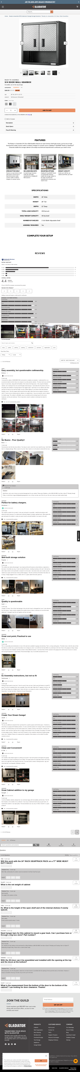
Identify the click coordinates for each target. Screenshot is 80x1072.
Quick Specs (9, 126)
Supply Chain (54, 1067)
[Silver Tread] (6, 104)
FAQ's (49, 1032)
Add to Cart (47, 110)
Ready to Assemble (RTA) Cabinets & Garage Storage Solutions (25, 16)
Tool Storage (37, 1040)
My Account (51, 1027)
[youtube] (15, 1044)
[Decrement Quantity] (7, 110)
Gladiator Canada (70, 1037)
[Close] (46, 1056)
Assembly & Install (70, 1035)
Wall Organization (38, 1030)
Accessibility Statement (64, 1067)
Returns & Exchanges (53, 1037)
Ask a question (75, 850)
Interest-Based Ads (72, 1069)
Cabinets (36, 1027)
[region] (25, 1061)
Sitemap (68, 1040)
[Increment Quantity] (15, 110)
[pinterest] (12, 1044)
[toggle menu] (2, 7)
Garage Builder (37, 1045)
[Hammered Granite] (10, 104)
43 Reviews (13, 840)
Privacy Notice (61, 1008)
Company (69, 1024)
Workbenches (37, 1035)
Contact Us (51, 1030)
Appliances (36, 1042)
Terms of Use (53, 1008)
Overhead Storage (38, 1037)
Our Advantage (70, 1027)
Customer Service (54, 1024)
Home (6, 16)
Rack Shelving (37, 1032)
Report (17, 877)
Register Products (52, 1035)
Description (9, 123)
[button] (76, 859)
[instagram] (9, 1044)
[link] (4, 840)
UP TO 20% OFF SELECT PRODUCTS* (40, 2)
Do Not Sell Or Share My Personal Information (41, 1065)
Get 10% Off (58, 1005)
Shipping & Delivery (53, 1040)
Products (37, 1024)
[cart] (77, 7)
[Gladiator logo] (39, 6)
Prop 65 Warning (11, 130)
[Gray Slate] (14, 104)
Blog (67, 1032)
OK (41, 1060)
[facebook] (6, 1044)
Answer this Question (6, 865)
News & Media (69, 1030)
